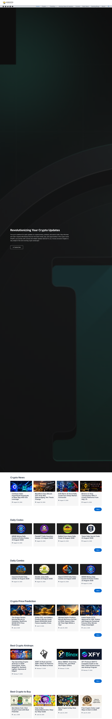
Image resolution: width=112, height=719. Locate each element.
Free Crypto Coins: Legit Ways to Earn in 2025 (91, 709)
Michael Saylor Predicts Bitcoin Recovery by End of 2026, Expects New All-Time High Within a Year (67, 621)
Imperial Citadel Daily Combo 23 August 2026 (20, 578)
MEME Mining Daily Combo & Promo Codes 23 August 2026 (20, 538)
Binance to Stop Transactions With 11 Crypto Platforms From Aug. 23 (90, 496)
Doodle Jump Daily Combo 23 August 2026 (44, 578)
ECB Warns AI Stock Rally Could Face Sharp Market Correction (67, 495)
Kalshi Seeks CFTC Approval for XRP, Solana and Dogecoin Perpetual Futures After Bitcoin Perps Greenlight (91, 621)
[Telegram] (10, 6)
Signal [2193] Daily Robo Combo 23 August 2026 (67, 578)
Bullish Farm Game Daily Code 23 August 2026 (67, 537)
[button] (46, 6)
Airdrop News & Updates (66, 6)
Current (78, 6)
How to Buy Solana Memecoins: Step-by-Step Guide (44, 710)
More (97, 509)
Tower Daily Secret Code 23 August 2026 (91, 537)
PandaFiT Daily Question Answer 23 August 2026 (44, 537)
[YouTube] (12, 6)
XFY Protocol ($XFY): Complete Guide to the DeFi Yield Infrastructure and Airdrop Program (91, 664)
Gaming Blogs (95, 6)
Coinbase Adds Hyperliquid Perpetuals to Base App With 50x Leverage (20, 496)
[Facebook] (3, 6)
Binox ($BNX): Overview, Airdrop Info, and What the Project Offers (67, 663)
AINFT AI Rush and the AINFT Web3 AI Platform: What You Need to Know (44, 663)
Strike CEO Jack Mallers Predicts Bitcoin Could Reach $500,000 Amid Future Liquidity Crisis (44, 620)
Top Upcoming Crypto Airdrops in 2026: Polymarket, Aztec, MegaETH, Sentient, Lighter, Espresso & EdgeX (20, 666)
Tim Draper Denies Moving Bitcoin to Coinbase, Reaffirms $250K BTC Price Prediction (19, 621)
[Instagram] (5, 6)
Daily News (85, 6)
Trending (52, 6)
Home (37, 6)
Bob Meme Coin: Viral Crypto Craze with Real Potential (20, 710)
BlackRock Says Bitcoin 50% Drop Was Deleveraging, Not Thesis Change (44, 496)
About (103, 6)
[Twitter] (8, 6)
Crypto (44, 6)
